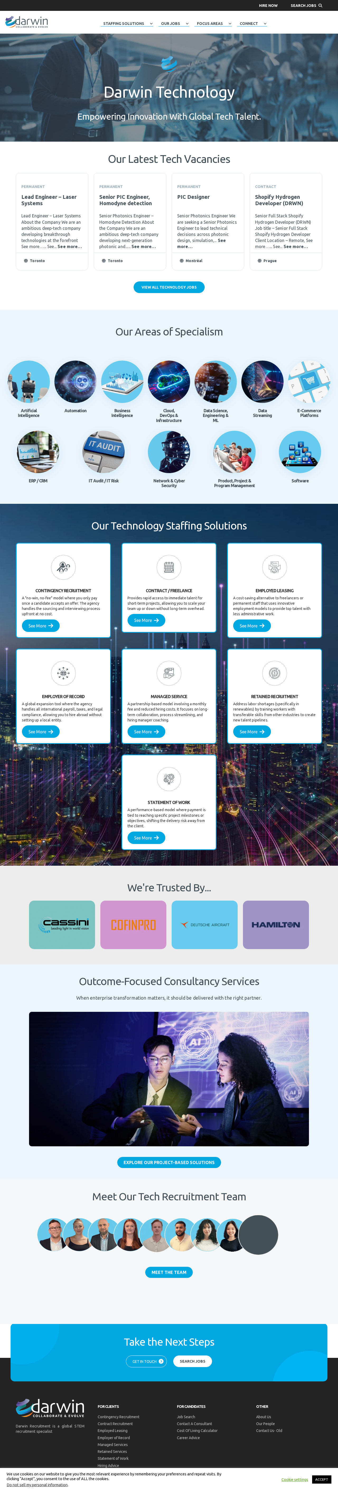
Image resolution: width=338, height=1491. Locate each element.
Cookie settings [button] (294, 1479)
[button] (268, 5)
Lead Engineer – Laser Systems (49, 200)
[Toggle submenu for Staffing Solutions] (151, 23)
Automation (75, 410)
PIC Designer (193, 197)
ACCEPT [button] (321, 1479)
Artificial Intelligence (28, 413)
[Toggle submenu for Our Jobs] (187, 23)
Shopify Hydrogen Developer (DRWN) (279, 200)
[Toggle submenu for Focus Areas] (230, 23)
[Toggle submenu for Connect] (265, 23)
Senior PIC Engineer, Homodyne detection (125, 200)
